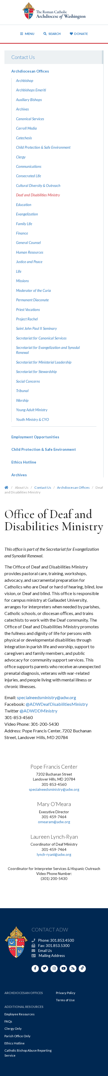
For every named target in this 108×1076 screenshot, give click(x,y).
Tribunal (22, 390)
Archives (22, 109)
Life (18, 271)
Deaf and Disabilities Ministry (38, 195)
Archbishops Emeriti (31, 90)
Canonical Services (30, 119)
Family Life (24, 224)
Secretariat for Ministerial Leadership (43, 362)
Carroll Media (26, 128)
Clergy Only (13, 1028)
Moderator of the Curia (33, 290)
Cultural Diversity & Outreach (38, 185)
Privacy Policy (65, 993)
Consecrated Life (28, 176)
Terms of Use (65, 1000)
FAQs (8, 1021)
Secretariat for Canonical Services (41, 338)
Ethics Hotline (23, 462)
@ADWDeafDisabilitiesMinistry (57, 704)
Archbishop (24, 80)
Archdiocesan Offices (30, 71)
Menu (29, 33)
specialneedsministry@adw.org (46, 697)
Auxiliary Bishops (29, 99)
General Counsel (28, 242)
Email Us (45, 950)
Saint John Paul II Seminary (36, 328)
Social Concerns (28, 381)
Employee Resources (19, 1014)
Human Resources (29, 252)
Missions (22, 281)
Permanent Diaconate (32, 300)
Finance (22, 233)
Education (23, 204)
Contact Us (23, 57)
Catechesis (24, 138)
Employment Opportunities (35, 437)
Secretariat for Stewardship (36, 371)
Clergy (20, 157)
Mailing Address (52, 955)
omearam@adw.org (54, 822)
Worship (22, 400)
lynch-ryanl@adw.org (54, 854)
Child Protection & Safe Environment (43, 147)
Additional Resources (23, 1006)
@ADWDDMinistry (38, 710)
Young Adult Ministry (31, 410)
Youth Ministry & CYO (32, 419)
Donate (81, 33)
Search (54, 33)
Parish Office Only (17, 1036)
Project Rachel (27, 319)
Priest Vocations (28, 309)
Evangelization (27, 214)
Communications (28, 166)
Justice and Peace (29, 261)
